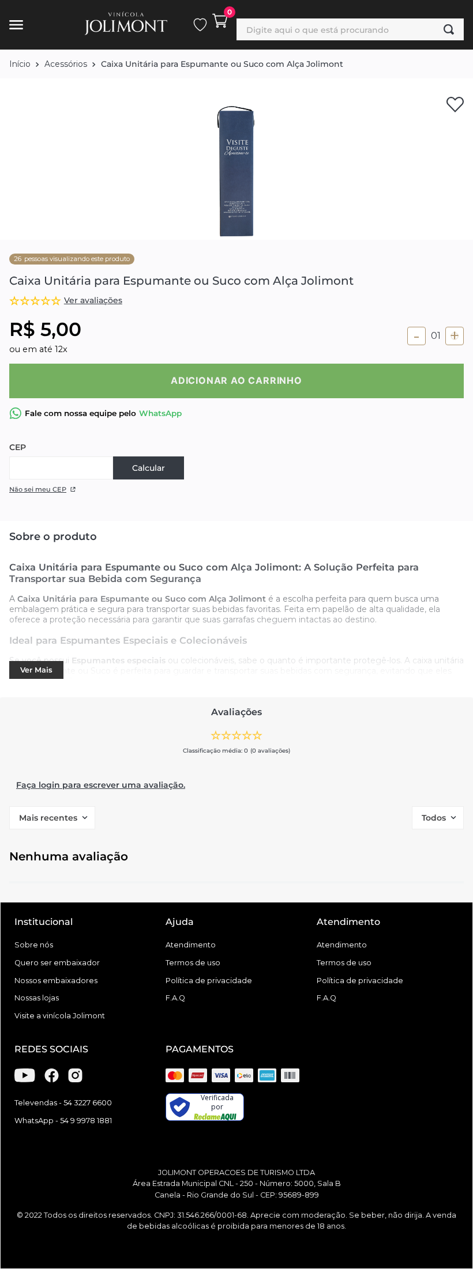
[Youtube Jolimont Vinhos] (24, 1079)
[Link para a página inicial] (20, 64)
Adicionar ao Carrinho (236, 380)
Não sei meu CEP (37, 489)
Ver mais (36, 670)
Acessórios (65, 64)
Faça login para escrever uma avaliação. (100, 785)
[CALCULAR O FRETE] (148, 467)
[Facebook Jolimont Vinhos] (51, 1079)
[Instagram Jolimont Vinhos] (75, 1079)
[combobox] (350, 29)
